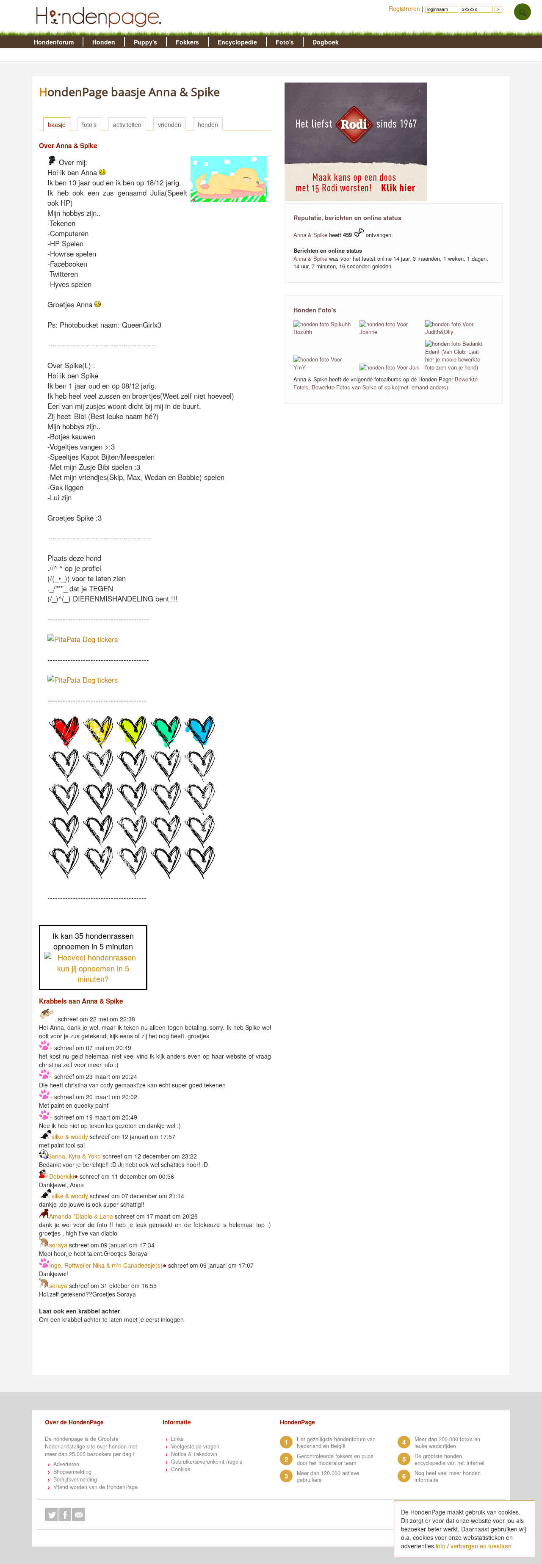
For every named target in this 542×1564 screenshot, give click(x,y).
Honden (103, 42)
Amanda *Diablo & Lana (81, 1216)
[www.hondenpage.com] (100, 31)
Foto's (285, 42)
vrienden (169, 124)
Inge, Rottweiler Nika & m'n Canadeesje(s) (106, 1265)
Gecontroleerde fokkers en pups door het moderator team (335, 1459)
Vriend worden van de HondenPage (95, 1487)
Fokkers (187, 42)
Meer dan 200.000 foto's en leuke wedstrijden (447, 1442)
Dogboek (325, 42)
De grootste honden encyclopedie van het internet (450, 1459)
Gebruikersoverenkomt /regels (206, 1461)
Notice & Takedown (194, 1454)
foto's (89, 124)
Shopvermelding (72, 1472)
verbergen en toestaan (481, 1546)
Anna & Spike (310, 235)
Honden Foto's (314, 310)
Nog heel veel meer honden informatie (448, 1476)
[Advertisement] (190, 1354)
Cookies (180, 1469)
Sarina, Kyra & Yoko (75, 1156)
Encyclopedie (237, 42)
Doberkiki (61, 1176)
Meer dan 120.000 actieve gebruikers (328, 1476)
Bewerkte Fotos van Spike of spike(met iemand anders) (380, 387)
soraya (58, 1245)
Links (177, 1439)
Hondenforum (54, 42)
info (440, 1546)
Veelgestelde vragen (195, 1446)
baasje (57, 124)
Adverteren (66, 1464)
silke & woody (71, 1136)
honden (208, 124)
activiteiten (127, 124)
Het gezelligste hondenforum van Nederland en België (336, 1442)
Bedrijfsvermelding (75, 1479)
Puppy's (145, 42)
